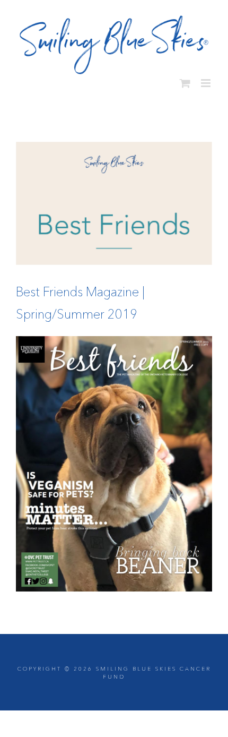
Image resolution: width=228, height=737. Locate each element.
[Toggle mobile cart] (185, 78)
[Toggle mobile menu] (206, 78)
